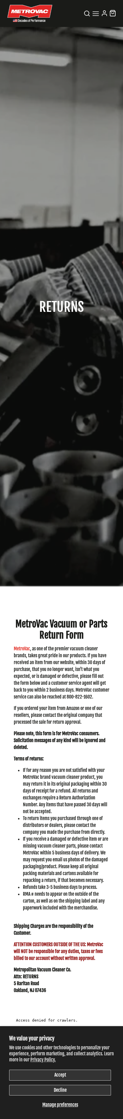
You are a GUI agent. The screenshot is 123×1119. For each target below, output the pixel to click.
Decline (60, 1090)
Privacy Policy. (43, 1060)
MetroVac (22, 649)
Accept (60, 1075)
